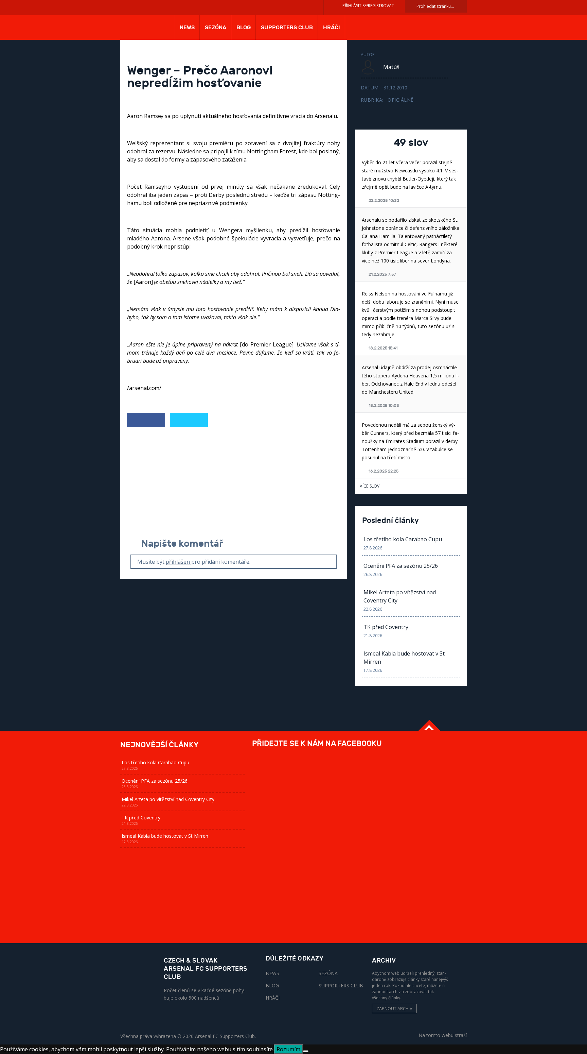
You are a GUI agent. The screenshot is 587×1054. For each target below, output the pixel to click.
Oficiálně (401, 100)
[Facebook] (146, 420)
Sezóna (215, 27)
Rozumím (288, 1049)
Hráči (331, 27)
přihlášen (178, 561)
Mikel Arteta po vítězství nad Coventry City (399, 596)
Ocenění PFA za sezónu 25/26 (400, 566)
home (143, 29)
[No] (305, 1051)
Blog (243, 27)
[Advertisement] (233, 483)
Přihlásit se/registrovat (368, 5)
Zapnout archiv (394, 1008)
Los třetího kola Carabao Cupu (402, 539)
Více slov (369, 486)
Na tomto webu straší (443, 1035)
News (187, 27)
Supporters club (287, 27)
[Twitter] (189, 420)
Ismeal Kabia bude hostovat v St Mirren (404, 657)
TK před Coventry (385, 627)
